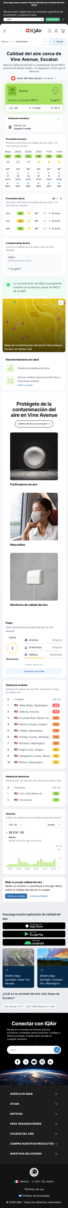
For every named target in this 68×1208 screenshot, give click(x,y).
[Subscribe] (57, 1050)
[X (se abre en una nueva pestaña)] (26, 1062)
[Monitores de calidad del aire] (34, 577)
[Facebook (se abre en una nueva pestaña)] (17, 1062)
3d (53, 198)
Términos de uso (34, 1189)
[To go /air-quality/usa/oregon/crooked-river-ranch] (34, 718)
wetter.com (38, 664)
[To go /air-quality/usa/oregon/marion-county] (34, 724)
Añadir (59, 41)
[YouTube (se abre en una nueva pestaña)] (34, 1062)
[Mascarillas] (34, 516)
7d (61, 198)
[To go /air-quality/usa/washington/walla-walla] (34, 705)
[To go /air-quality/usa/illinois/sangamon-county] (34, 756)
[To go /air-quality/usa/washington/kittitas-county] (34, 737)
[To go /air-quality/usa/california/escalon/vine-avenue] (34, 800)
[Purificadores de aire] (34, 456)
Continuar (53, 19)
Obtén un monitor (25, 385)
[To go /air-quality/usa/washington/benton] (34, 762)
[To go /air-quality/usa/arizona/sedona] (34, 711)
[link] (49, 31)
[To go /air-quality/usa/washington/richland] (34, 743)
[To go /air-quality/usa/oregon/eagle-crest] (34, 749)
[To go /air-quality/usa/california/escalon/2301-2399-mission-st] (34, 793)
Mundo (5, 41)
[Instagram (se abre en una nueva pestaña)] (42, 1062)
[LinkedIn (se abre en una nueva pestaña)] (50, 1062)
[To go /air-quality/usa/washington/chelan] (34, 730)
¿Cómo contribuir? (39, 896)
